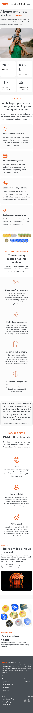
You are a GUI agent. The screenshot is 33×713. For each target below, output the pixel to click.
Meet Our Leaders (9, 566)
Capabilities (5, 682)
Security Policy (6, 702)
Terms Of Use (6, 705)
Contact (26, 699)
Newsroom (27, 679)
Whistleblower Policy (8, 699)
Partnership (5, 690)
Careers (4, 679)
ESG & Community (7, 684)
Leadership (5, 687)
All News (27, 682)
